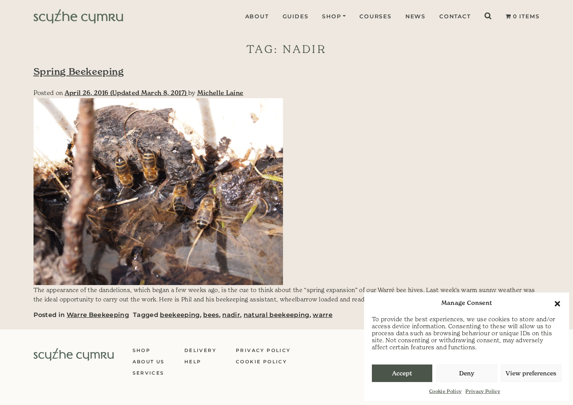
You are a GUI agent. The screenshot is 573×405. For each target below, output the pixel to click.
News (415, 16)
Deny (466, 373)
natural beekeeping (276, 315)
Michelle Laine (220, 93)
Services (148, 373)
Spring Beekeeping (79, 71)
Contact (455, 16)
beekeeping (180, 315)
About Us (149, 361)
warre (322, 315)
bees (211, 315)
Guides (296, 16)
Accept (402, 373)
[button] (557, 303)
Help (193, 361)
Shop (331, 16)
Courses (375, 16)
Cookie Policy (445, 391)
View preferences (531, 373)
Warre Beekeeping (98, 315)
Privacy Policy (482, 391)
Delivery (200, 350)
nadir (231, 315)
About (257, 16)
